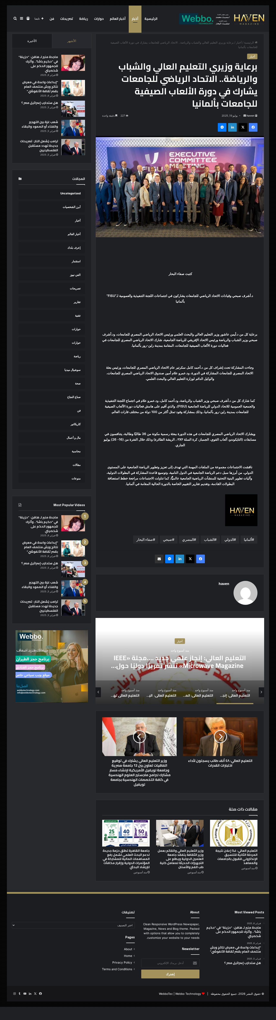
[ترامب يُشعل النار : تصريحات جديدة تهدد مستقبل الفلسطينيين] (73, 147)
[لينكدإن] (232, 127)
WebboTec (166, 993)
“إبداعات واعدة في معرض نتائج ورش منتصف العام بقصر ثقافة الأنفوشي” (40, 86)
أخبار (135, 19)
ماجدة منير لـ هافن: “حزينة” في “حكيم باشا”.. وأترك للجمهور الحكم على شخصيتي (38, 63)
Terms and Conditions (117, 969)
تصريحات (66, 19)
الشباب (209, 539)
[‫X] (242, 127)
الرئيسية (150, 19)
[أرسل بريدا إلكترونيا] (244, 115)
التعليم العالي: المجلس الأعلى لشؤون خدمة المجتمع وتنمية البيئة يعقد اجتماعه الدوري (179, 661)
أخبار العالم (118, 19)
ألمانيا (248, 539)
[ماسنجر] (222, 127)
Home (128, 956)
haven (250, 115)
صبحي (167, 539)
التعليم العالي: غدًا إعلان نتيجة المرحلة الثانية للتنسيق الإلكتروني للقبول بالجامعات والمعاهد (236, 857)
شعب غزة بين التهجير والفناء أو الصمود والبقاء (40, 124)
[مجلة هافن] (221, 18)
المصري (188, 539)
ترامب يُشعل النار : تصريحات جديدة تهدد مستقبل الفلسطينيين (39, 145)
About (128, 949)
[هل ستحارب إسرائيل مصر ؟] (73, 109)
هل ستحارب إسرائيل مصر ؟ (39, 103)
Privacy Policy (122, 962)
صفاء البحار (144, 539)
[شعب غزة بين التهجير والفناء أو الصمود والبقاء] (73, 128)
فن (52, 19)
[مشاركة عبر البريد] (159, 559)
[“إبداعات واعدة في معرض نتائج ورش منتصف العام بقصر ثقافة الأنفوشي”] (73, 88)
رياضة (83, 19)
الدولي (229, 539)
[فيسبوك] (253, 127)
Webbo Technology (188, 993)
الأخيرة (32, 41)
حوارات (99, 19)
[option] (180, 661)
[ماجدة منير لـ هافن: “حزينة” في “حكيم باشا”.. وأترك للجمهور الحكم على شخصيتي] (73, 63)
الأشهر (71, 41)
